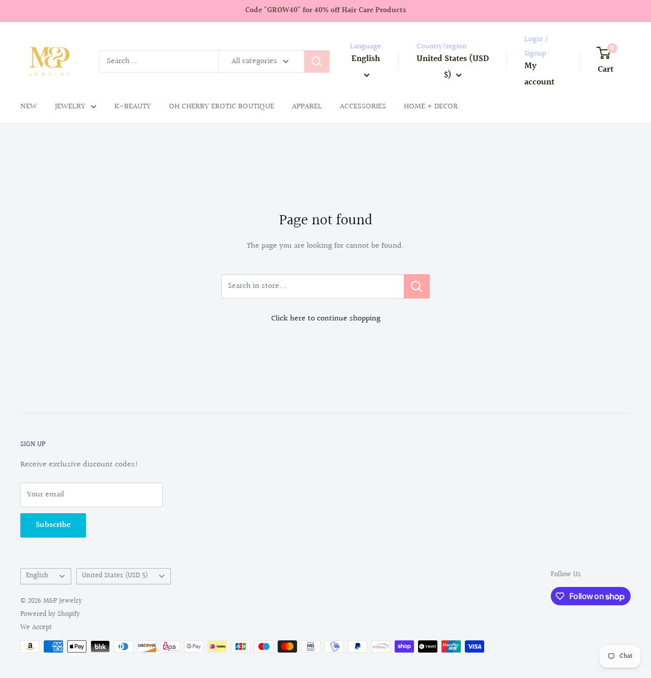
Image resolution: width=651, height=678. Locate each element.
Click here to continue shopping (325, 318)
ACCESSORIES (363, 106)
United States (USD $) (115, 575)
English (37, 575)
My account (539, 74)
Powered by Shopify (50, 614)
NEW (28, 106)
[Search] (317, 61)
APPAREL (307, 106)
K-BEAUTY (132, 106)
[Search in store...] (417, 286)
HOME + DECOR (431, 106)
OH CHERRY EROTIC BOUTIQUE (221, 106)
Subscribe (53, 525)
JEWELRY (70, 106)
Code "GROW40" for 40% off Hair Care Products (325, 10)
